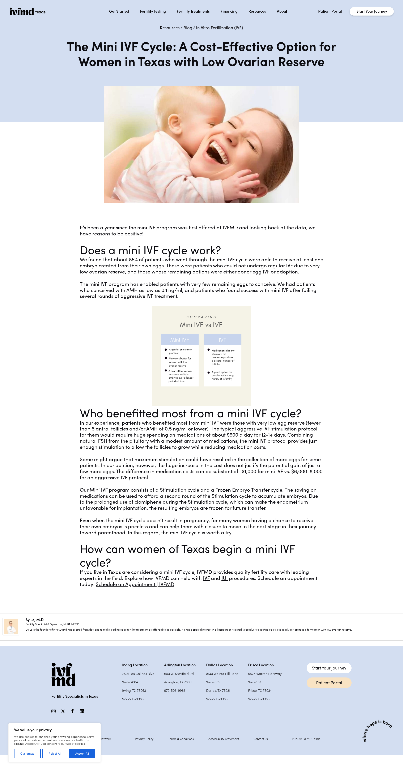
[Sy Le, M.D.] (11, 634)
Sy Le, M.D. (35, 619)
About (282, 11)
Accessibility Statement (223, 739)
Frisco (261, 665)
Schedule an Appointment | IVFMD (135, 584)
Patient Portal (330, 11)
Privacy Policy (144, 739)
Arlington (180, 665)
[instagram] (53, 712)
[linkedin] (82, 712)
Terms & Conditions (181, 739)
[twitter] (63, 712)
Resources (257, 11)
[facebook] (72, 712)
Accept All (82, 753)
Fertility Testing (153, 11)
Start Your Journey (371, 11)
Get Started (119, 11)
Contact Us (261, 739)
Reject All (55, 753)
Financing (229, 11)
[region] (54, 743)
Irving (135, 665)
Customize (27, 753)
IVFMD (75, 624)
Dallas (219, 665)
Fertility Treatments (193, 11)
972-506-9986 (133, 699)
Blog (187, 27)
